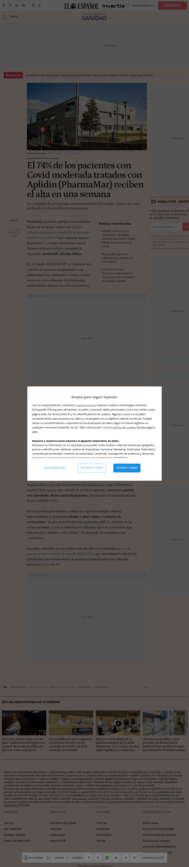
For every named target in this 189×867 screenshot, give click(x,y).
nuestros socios (86, 405)
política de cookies (124, 427)
